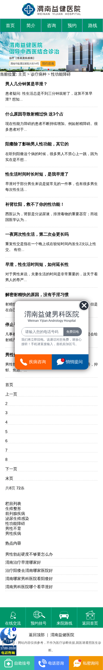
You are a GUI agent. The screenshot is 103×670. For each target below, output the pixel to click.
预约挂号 (38, 623)
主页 (22, 74)
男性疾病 (13, 533)
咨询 (51, 25)
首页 (10, 25)
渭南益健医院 (62, 635)
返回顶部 (37, 635)
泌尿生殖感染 (17, 518)
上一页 (11, 394)
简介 (30, 25)
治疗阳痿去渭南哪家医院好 (29, 570)
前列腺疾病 (15, 513)
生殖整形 (13, 509)
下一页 (11, 469)
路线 (92, 25)
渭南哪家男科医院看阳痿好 (29, 579)
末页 (9, 478)
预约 (72, 25)
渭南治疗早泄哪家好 (23, 562)
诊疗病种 (38, 74)
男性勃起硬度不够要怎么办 (29, 554)
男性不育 (13, 528)
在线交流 (13, 623)
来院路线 (64, 623)
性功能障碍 (61, 74)
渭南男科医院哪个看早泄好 (29, 587)
